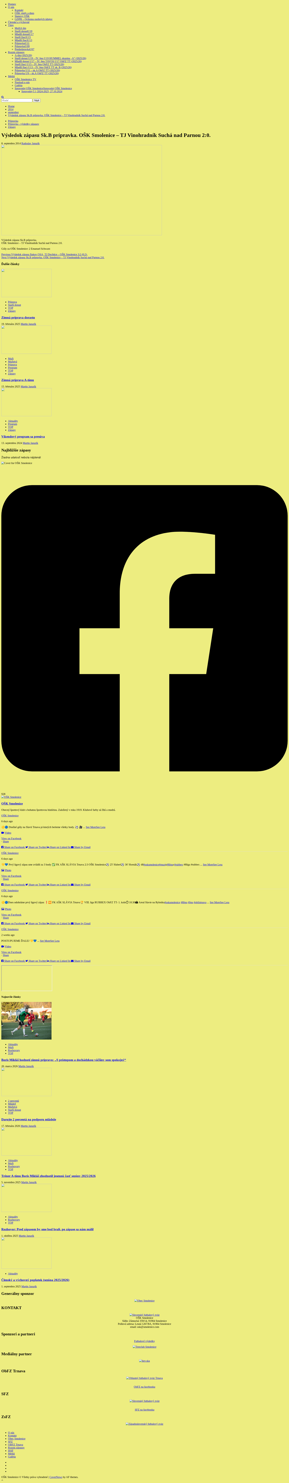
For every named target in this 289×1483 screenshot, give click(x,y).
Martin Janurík (28, 324)
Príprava (12, 301)
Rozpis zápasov (16, 52)
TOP (10, 307)
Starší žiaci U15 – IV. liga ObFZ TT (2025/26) (39, 64)
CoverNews (56, 1477)
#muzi (162, 864)
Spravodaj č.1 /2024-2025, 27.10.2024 (41, 91)
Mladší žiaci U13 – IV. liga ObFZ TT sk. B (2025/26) (43, 67)
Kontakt (19, 10)
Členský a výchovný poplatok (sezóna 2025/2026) (35, 1280)
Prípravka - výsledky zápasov (23, 124)
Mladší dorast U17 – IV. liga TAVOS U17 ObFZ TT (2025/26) (48, 61)
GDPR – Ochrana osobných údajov (34, 19)
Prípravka (22, 43)
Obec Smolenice (16, 1438)
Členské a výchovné (18, 22)
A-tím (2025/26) (23, 55)
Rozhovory (14, 1050)
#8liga (170, 864)
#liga (190, 902)
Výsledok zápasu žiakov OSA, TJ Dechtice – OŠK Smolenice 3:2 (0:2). (44, 254)
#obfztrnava (200, 902)
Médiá (11, 76)
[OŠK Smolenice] (11, 797)
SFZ (10, 1441)
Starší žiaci (23, 37)
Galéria (18, 85)
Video (8, 832)
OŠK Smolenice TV (25, 79)
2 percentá (13, 1100)
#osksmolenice (151, 864)
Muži (20, 28)
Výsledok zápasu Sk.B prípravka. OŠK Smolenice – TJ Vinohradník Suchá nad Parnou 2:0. (52, 257)
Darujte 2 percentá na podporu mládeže (28, 1119)
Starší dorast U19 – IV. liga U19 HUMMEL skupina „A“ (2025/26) (50, 58)
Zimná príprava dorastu (18, 317)
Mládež (12, 1103)
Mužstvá (12, 361)
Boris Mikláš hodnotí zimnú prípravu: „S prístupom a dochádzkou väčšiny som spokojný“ (63, 1060)
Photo (8, 870)
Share (6, 841)
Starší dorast (23, 31)
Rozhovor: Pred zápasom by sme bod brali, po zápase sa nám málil (47, 1229)
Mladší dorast (24, 34)
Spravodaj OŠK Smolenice (43, 88)
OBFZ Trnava (15, 1444)
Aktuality (13, 421)
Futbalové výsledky (144, 1341)
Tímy (11, 25)
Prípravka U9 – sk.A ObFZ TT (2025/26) (37, 73)
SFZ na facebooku (144, 1409)
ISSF (10, 1450)
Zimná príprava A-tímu (17, 380)
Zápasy (12, 127)
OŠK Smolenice (10, 815)
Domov (12, 4)
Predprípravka (24, 49)
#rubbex (178, 864)
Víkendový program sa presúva (23, 436)
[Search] (2, 97)
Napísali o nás (22, 82)
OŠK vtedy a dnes (24, 13)
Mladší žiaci (23, 40)
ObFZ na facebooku (144, 1386)
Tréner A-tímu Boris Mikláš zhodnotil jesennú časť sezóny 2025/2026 (48, 1176)
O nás (11, 7)
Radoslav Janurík (30, 143)
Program (12, 367)
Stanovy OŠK (22, 16)
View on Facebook (11, 838)
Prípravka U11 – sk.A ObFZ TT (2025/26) (37, 70)
